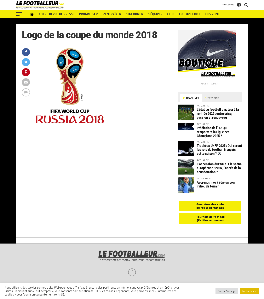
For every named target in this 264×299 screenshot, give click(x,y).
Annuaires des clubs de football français (210, 206)
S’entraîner (111, 14)
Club (170, 14)
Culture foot (189, 14)
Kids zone (212, 14)
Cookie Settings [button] (226, 291)
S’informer (134, 14)
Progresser (88, 14)
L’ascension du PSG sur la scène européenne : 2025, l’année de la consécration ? (219, 168)
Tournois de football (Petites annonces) (210, 218)
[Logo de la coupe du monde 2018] (70, 122)
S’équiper (155, 14)
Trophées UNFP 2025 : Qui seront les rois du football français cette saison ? (219, 150)
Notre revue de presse (56, 14)
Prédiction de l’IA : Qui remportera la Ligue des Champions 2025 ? (213, 132)
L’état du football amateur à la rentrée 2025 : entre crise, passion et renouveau (218, 113)
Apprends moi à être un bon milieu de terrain (215, 184)
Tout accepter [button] (249, 291)
